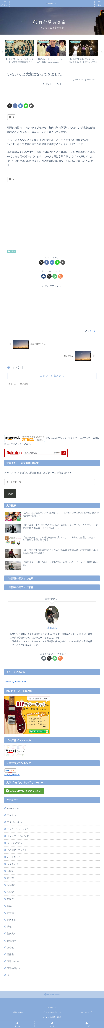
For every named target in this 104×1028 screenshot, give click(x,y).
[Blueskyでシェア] (62, 816)
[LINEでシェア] (26, 105)
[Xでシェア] (9, 105)
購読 (10, 493)
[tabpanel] (20, 52)
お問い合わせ (18, 1012)
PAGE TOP (53, 994)
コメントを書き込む (52, 375)
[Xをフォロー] (49, 276)
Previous (2, 52)
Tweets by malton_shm (15, 681)
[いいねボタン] (10, 117)
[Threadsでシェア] (39, 823)
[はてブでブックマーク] (20, 105)
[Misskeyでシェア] (86, 816)
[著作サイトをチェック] (43, 276)
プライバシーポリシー (52, 1012)
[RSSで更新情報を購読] (60, 276)
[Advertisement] (52, 93)
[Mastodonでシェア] (39, 816)
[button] (31, 105)
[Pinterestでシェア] (39, 831)
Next (102, 52)
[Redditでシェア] (62, 823)
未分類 (12, 251)
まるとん (52, 627)
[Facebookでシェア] (15, 105)
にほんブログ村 (12, 774)
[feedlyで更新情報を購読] (54, 276)
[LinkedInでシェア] (62, 831)
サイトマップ (86, 1012)
